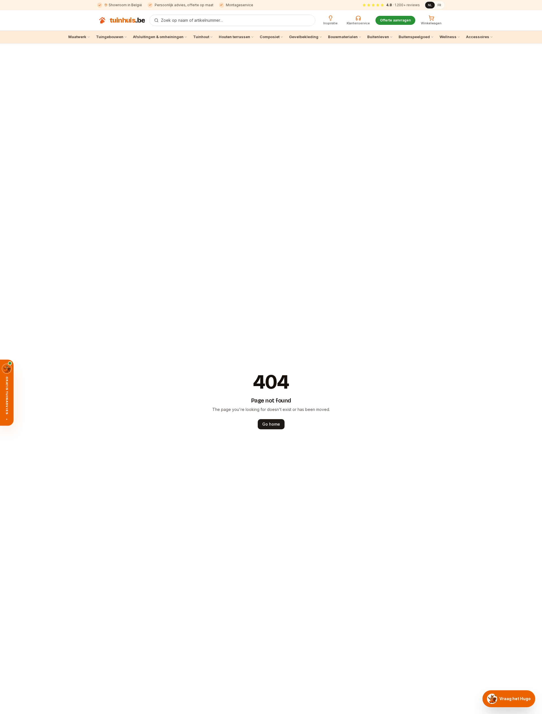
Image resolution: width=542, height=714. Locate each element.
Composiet (269, 36)
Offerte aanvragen (395, 20)
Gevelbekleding (303, 36)
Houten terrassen (234, 36)
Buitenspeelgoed (414, 36)
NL (430, 5)
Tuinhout (201, 36)
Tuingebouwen (109, 36)
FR (439, 5)
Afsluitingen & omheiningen (158, 36)
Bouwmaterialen (343, 36)
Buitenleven (378, 36)
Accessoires (477, 36)
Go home (271, 424)
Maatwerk (77, 36)
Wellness (448, 36)
